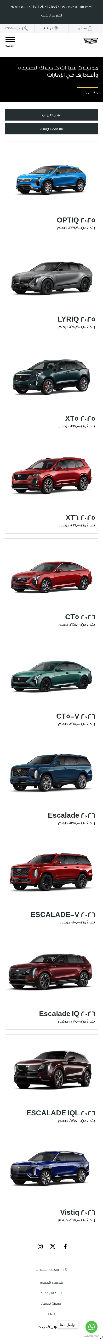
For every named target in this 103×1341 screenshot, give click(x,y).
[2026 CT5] (51, 573)
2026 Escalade (72, 815)
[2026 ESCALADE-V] (51, 871)
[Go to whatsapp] (91, 1327)
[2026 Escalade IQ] (51, 970)
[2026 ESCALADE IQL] (51, 1069)
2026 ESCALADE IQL (61, 1113)
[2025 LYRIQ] (51, 275)
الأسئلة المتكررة (51, 1293)
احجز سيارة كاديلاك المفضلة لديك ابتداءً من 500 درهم (51, 11)
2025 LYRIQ (77, 319)
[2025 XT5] (51, 375)
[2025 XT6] (51, 474)
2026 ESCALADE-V (63, 915)
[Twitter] (53, 1246)
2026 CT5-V (76, 716)
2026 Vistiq (78, 1212)
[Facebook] (65, 1246)
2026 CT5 (80, 617)
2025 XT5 (80, 419)
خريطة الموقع (51, 1303)
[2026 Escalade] (51, 771)
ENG (51, 1314)
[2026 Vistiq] (51, 1168)
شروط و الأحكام (51, 1282)
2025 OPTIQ (76, 220)
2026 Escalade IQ (67, 1014)
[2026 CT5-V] (51, 672)
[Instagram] (40, 1246)
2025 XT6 (81, 518)
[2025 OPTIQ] (51, 176)
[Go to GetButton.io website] (91, 1336)
